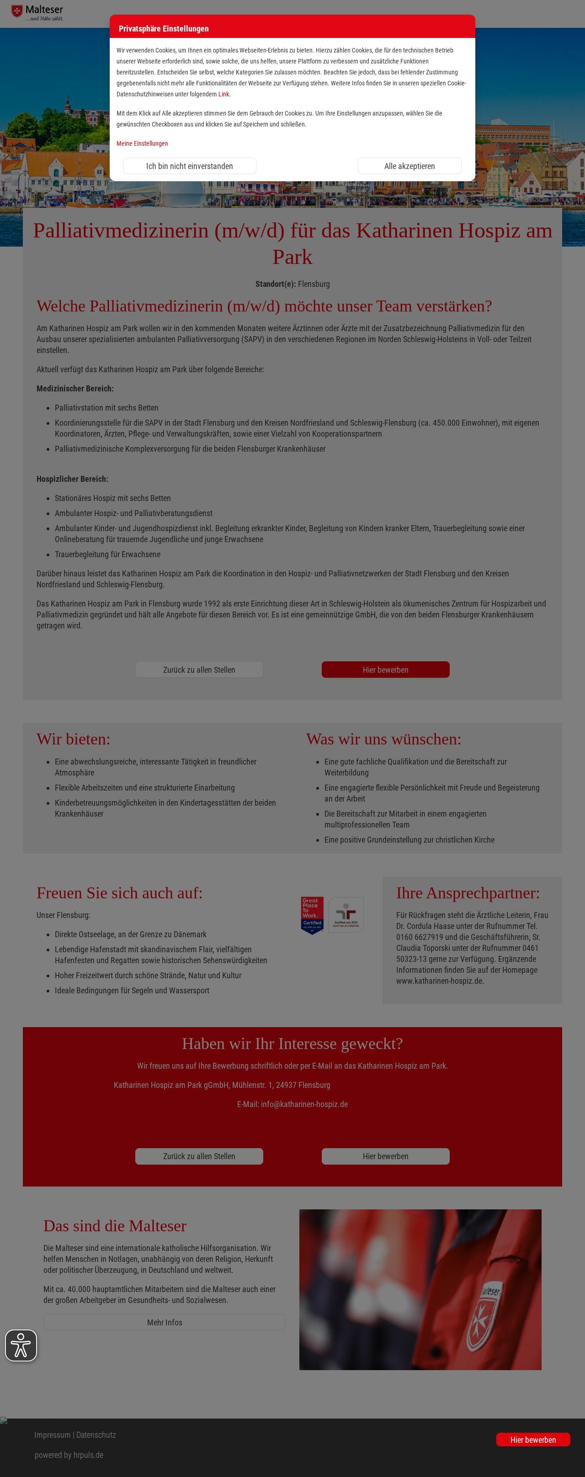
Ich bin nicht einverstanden (189, 166)
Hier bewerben (533, 1440)
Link (223, 94)
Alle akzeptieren (409, 166)
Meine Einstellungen (142, 144)
